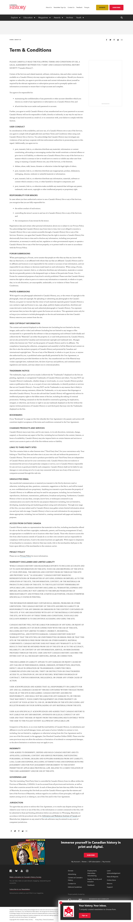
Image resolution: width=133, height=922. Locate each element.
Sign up (84, 915)
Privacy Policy (25, 556)
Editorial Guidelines (75, 887)
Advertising (72, 874)
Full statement (32, 917)
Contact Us (71, 7)
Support (110, 887)
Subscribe (116, 7)
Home (11, 39)
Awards (57, 17)
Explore (14, 17)
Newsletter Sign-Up (60, 7)
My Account (75, 862)
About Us (49, 7)
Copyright (12, 919)
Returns (109, 883)
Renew (84, 862)
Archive (69, 17)
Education (28, 17)
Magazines (43, 17)
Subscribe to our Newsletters (20, 889)
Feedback (79, 7)
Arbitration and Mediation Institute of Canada (59, 816)
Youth (79, 17)
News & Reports (112, 877)
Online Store (111, 880)
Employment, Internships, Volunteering (92, 873)
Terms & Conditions (48, 919)
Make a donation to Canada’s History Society (25, 877)
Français (86, 7)
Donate (102, 7)
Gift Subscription (94, 862)
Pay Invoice (106, 862)
